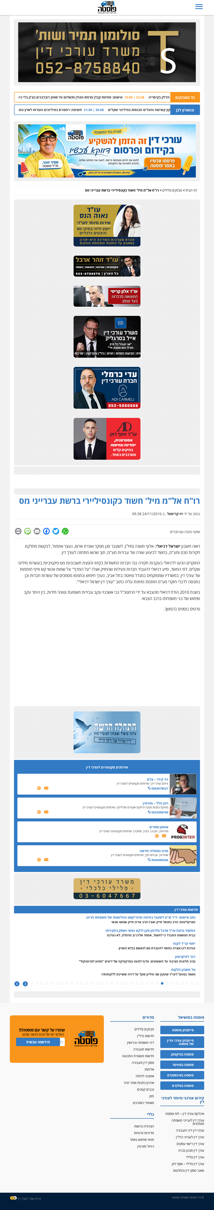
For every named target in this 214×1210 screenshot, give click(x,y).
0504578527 (159, 788)
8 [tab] (162, 983)
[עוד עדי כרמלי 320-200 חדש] (107, 388)
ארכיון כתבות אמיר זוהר (139, 1082)
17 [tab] (117, 983)
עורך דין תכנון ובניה (191, 1150)
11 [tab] (147, 983)
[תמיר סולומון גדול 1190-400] (107, 52)
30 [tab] (51, 983)
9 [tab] (157, 983)
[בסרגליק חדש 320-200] (107, 337)
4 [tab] (182, 983)
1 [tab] (197, 983)
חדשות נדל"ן (145, 1036)
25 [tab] (76, 983)
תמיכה (138, 831)
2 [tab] (192, 983)
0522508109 (159, 812)
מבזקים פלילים (172, 190)
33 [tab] (36, 983)
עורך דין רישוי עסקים (190, 1143)
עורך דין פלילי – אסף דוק (188, 1163)
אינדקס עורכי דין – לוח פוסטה (184, 1113)
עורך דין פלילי (195, 1157)
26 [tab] (71, 983)
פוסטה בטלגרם (183, 1085)
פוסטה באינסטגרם (180, 1075)
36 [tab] (21, 983)
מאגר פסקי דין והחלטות (188, 1170)
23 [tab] (86, 983)
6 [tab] (172, 983)
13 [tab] (137, 983)
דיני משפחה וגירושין (140, 1042)
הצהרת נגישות (144, 1126)
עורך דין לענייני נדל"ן (190, 1137)
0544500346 (159, 860)
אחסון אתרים (158, 827)
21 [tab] (96, 983)
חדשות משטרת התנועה (138, 1056)
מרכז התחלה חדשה (154, 851)
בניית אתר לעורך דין (29, 1199)
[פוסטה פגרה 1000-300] (107, 151)
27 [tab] (66, 983)
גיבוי (146, 831)
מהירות (164, 831)
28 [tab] (61, 983)
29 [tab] (56, 983)
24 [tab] (81, 983)
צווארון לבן (185, 109)
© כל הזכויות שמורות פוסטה (188, 1197)
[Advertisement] (107, 645)
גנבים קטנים (145, 1089)
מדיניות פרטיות (144, 1133)
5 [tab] (177, 983)
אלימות (149, 1069)
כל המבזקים (185, 97)
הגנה (154, 831)
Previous (25, 984)
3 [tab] (187, 983)
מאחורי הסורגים (143, 1102)
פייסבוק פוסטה (183, 1030)
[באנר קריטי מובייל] (107, 296)
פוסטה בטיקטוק (182, 1054)
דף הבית (191, 190)
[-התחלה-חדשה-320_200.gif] (107, 732)
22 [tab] (91, 983)
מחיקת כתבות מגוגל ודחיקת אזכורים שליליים (143, 807)
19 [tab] (107, 983)
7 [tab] (167, 983)
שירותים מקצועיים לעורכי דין (133, 783)
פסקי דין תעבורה (143, 1062)
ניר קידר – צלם (157, 779)
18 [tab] (112, 983)
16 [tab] (122, 983)
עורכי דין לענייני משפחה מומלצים (188, 1122)
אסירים (164, 855)
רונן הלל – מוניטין (155, 803)
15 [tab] (127, 983)
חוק (151, 1096)
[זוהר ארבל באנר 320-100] (107, 266)
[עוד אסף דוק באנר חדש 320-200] (107, 439)
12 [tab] (142, 983)
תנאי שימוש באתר (142, 1139)
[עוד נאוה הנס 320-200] (107, 226)
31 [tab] (46, 983)
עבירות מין (152, 855)
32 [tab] (41, 983)
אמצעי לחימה (145, 1076)
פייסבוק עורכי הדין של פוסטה (180, 1042)
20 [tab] (101, 983)
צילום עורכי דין (160, 783)
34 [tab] (31, 983)
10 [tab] (152, 983)
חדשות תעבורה (143, 1049)
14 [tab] (132, 983)
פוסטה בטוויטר (183, 1064)
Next (17, 984)
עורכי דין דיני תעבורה (190, 1130)
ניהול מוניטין (145, 1146)
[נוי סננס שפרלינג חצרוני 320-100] (107, 889)
